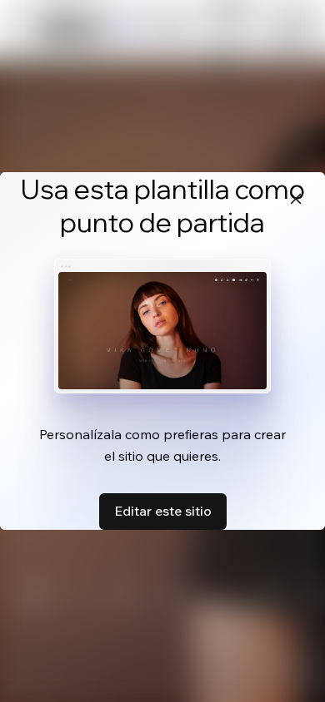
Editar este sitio (163, 510)
